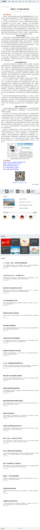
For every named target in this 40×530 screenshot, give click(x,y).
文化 (23, 1)
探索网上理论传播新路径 (23, 208)
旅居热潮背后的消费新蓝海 (9, 325)
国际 (13, 1)
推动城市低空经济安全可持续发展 (11, 313)
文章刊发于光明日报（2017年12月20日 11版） (19, 158)
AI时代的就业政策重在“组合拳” (10, 300)
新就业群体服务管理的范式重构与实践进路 (13, 400)
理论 (20, 1)
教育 (30, 1)
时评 (16, 1)
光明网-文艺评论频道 (17, 11)
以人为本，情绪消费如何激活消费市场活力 (13, 363)
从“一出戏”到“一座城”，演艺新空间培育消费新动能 (15, 263)
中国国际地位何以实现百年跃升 (10, 501)
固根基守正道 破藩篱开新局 (8, 207)
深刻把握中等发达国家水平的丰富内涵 (12, 350)
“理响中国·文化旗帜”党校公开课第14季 (34, 242)
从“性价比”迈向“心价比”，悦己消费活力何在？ (14, 275)
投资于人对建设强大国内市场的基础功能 (12, 450)
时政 (9, 1)
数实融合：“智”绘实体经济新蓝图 (11, 476)
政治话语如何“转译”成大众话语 (25, 202)
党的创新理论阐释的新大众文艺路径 (25, 205)
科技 (27, 1)
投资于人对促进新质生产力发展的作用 (12, 463)
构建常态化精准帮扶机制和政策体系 (11, 388)
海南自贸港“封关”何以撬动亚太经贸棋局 (12, 375)
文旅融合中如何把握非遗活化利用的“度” (12, 425)
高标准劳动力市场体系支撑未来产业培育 (12, 288)
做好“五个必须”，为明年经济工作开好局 (12, 438)
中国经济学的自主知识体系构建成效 (11, 338)
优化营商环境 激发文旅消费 (9, 488)
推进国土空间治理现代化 (9, 413)
